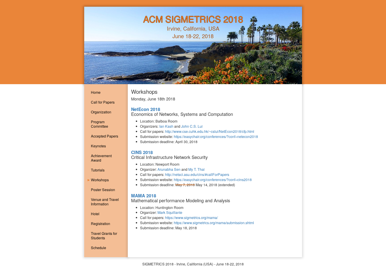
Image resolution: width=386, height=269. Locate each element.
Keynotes (98, 145)
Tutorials (98, 170)
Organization (101, 112)
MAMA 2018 (143, 195)
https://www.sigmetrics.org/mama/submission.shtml (214, 222)
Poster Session (103, 189)
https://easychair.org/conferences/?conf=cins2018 (213, 179)
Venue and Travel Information (105, 201)
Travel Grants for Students (104, 235)
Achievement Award (101, 158)
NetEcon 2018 (145, 109)
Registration (100, 223)
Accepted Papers (104, 136)
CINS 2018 (142, 152)
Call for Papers (103, 102)
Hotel (95, 213)
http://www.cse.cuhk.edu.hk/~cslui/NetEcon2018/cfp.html (209, 131)
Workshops (100, 179)
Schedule (98, 247)
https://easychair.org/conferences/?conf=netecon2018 (216, 136)
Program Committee (99, 124)
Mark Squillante (169, 212)
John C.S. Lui (192, 126)
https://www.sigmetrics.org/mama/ (191, 217)
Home (96, 92)
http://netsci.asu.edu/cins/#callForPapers (197, 174)
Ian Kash (166, 126)
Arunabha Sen (168, 169)
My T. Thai (196, 169)
